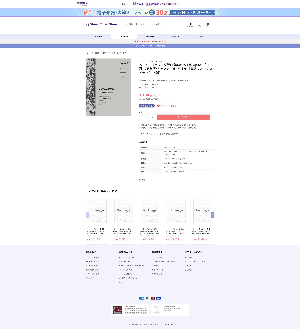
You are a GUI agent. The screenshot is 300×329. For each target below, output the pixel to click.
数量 (141, 112)
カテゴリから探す (92, 257)
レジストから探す (92, 274)
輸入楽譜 (124, 36)
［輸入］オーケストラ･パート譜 (113, 53)
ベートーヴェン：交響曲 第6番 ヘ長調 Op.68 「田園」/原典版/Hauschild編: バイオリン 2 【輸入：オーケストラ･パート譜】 (175, 231)
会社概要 (188, 270)
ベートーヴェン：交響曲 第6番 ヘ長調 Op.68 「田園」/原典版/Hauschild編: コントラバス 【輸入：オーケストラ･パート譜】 (122, 231)
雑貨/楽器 (150, 36)
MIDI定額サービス (126, 261)
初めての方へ (157, 257)
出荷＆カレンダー (158, 270)
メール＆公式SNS (125, 274)
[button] (150, 24)
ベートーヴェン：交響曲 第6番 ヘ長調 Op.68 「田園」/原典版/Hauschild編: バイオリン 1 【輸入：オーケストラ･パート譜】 (201, 231)
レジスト (175, 36)
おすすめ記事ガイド (126, 270)
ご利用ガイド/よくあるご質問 (163, 261)
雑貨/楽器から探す (93, 270)
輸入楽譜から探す (92, 265)
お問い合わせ (157, 274)
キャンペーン (124, 282)
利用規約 (188, 257)
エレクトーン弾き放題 (127, 257)
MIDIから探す (91, 278)
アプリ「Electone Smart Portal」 (132, 265)
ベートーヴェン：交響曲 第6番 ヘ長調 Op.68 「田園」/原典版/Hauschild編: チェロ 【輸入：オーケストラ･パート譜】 (96, 231)
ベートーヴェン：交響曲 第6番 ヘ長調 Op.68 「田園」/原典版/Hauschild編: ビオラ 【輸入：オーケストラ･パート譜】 (149, 231)
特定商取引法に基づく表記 (195, 261)
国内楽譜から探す (92, 261)
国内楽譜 (98, 36)
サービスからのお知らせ (128, 278)
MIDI (201, 36)
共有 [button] (143, 180)
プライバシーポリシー (193, 265)
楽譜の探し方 (157, 265)
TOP (87, 53)
